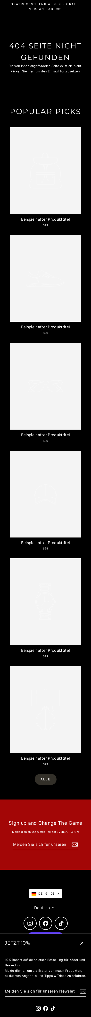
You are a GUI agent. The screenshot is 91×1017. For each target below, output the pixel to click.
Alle (45, 779)
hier (30, 71)
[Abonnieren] (82, 991)
